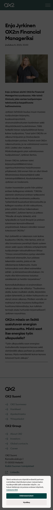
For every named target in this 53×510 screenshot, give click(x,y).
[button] (26, 496)
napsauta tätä (12, 490)
